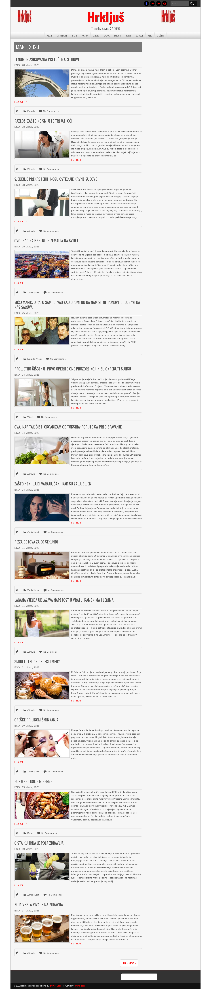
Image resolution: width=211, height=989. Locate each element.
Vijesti (49, 35)
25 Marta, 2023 (30, 246)
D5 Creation (55, 986)
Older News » (129, 963)
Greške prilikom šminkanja (36, 720)
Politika (85, 35)
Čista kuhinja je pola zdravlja (38, 843)
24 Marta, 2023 (30, 374)
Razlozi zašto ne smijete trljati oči (43, 121)
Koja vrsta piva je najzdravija (38, 904)
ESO (17, 65)
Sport (74, 35)
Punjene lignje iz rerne (33, 781)
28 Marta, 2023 (30, 65)
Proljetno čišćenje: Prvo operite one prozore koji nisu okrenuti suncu (72, 369)
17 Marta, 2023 (30, 910)
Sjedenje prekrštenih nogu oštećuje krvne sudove (55, 179)
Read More (19, 101)
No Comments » (51, 111)
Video (150, 35)
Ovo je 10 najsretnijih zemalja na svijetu (47, 240)
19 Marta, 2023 (30, 725)
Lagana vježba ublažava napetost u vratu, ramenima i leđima (64, 600)
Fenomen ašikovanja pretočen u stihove (47, 59)
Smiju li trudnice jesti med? (37, 661)
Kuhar (128, 35)
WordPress (80, 986)
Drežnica (160, 35)
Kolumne (117, 35)
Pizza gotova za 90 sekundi (36, 542)
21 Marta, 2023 (30, 547)
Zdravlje (139, 35)
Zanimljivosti (62, 35)
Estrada (96, 35)
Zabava (107, 35)
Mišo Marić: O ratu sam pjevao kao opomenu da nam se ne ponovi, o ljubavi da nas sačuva (77, 304)
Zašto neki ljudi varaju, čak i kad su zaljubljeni (53, 484)
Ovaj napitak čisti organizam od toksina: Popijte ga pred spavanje (68, 427)
